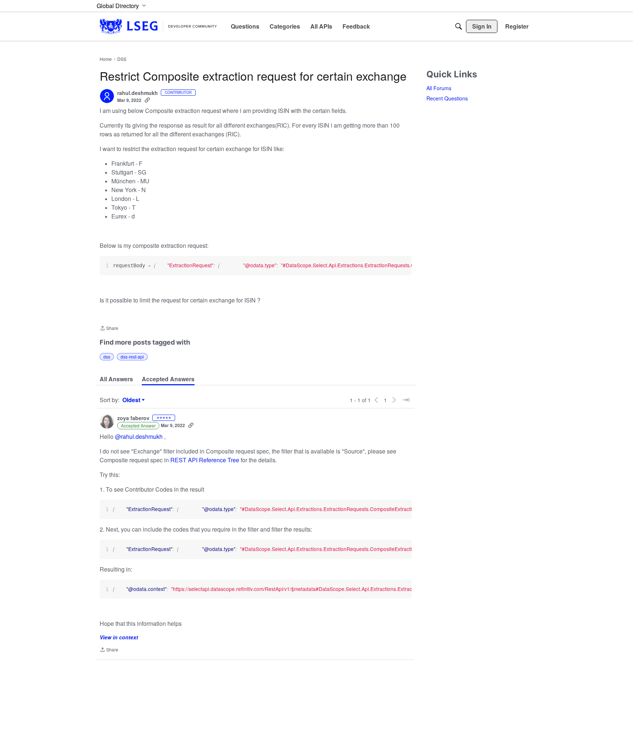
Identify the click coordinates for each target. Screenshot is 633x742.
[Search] (458, 26)
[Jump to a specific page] (406, 400)
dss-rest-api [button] (132, 356)
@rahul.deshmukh (139, 436)
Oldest (132, 400)
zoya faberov (133, 418)
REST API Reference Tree (204, 460)
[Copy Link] (147, 100)
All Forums (438, 88)
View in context (119, 637)
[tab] (116, 379)
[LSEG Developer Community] (158, 26)
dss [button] (106, 356)
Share (109, 329)
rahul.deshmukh (137, 93)
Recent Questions (447, 98)
